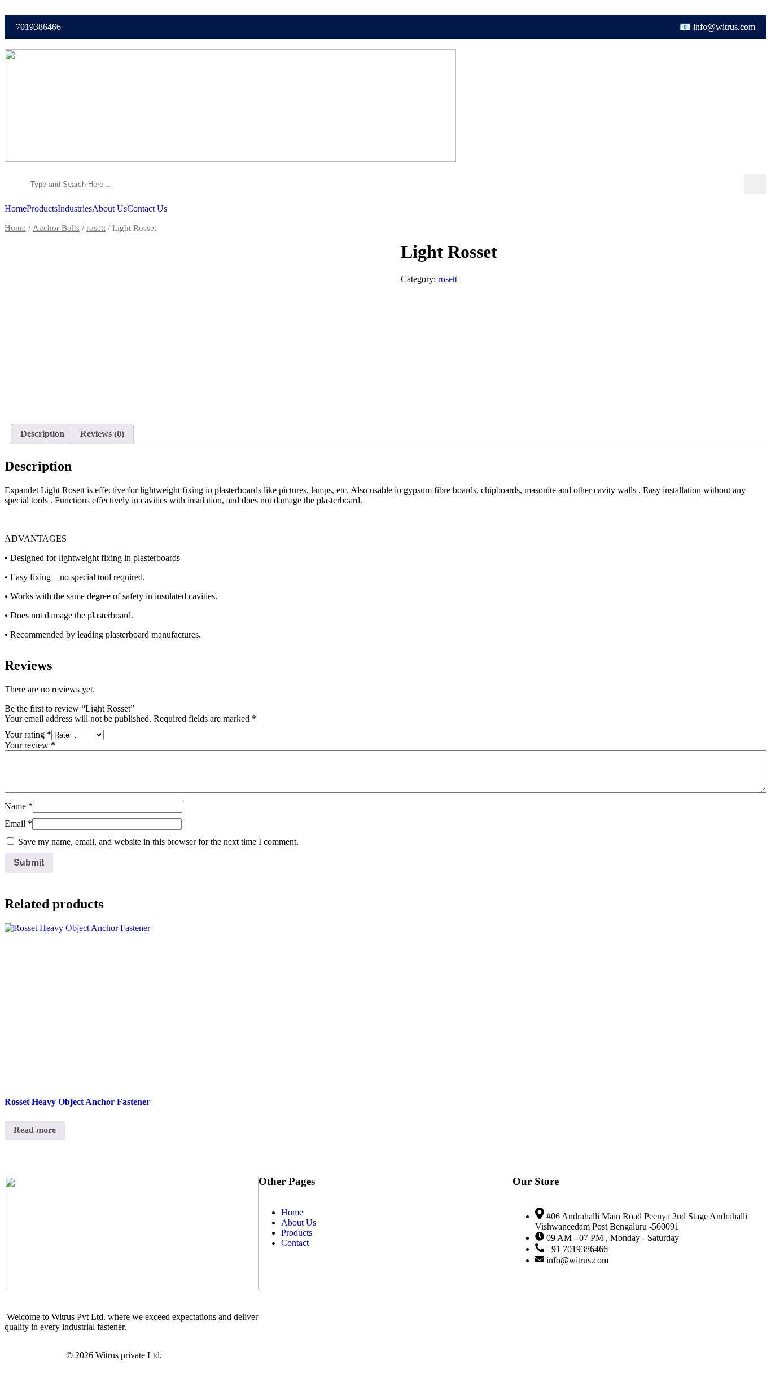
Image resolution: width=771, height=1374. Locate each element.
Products (42, 208)
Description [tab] (42, 433)
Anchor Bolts (56, 227)
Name (19, 806)
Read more (35, 1130)
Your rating (28, 734)
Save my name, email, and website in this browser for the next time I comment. (158, 841)
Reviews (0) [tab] (102, 433)
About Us (109, 208)
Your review (30, 745)
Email (18, 823)
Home (16, 208)
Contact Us (147, 208)
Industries (75, 208)
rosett (96, 227)
